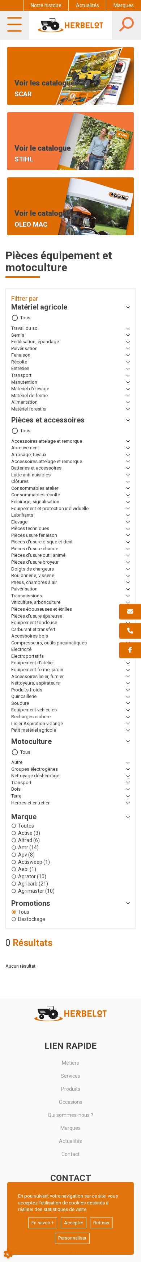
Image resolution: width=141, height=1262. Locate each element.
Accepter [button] (73, 1222)
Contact (70, 1154)
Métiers (70, 1063)
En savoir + (42, 1222)
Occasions (70, 1102)
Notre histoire (46, 5)
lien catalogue (27, 117)
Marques (124, 5)
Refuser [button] (101, 1222)
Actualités (87, 5)
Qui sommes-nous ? (70, 1115)
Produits (70, 1089)
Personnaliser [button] (72, 1238)
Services (70, 1076)
